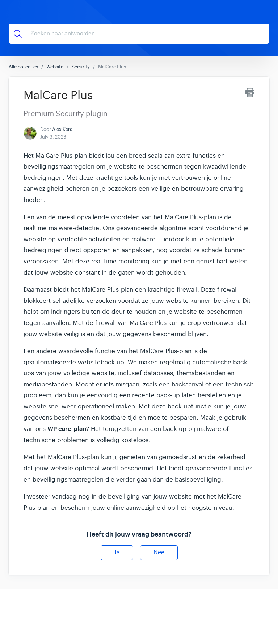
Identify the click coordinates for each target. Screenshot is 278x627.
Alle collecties (23, 67)
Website (54, 67)
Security (81, 67)
